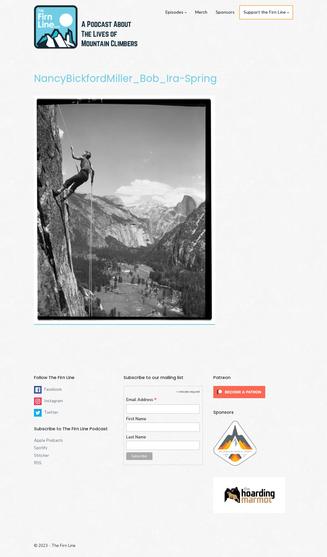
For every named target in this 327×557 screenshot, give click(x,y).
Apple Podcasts (48, 440)
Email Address (141, 400)
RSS (37, 463)
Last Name (136, 437)
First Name (136, 419)
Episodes (174, 12)
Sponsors (225, 12)
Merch (201, 12)
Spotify (40, 448)
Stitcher (41, 455)
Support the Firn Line (264, 12)
